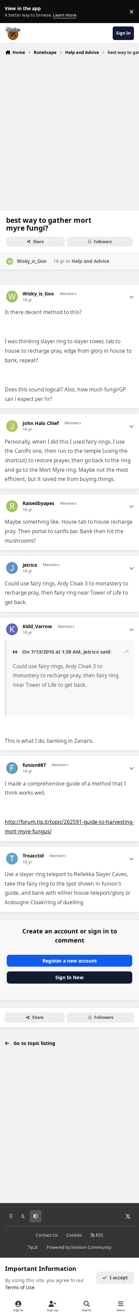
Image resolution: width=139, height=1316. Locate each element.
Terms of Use (19, 1287)
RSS (99, 1235)
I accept (119, 1277)
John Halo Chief (41, 423)
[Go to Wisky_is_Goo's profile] (9, 261)
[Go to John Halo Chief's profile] (12, 426)
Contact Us (47, 1235)
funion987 (34, 765)
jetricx (30, 565)
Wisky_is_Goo (31, 261)
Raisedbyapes (38, 503)
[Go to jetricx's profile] (12, 568)
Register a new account (70, 960)
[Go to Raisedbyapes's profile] (12, 506)
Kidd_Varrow (37, 626)
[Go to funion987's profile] (12, 768)
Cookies (74, 1235)
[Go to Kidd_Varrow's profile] (12, 629)
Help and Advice (90, 261)
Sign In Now (69, 977)
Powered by (79, 1247)
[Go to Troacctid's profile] (12, 859)
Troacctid (33, 856)
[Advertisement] (69, 131)
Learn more (13, 11)
